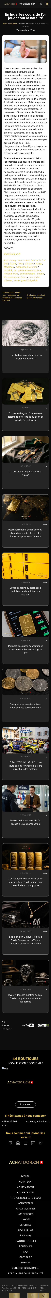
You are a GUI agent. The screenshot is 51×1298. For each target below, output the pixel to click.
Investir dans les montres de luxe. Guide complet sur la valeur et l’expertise (25, 998)
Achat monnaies (26, 1208)
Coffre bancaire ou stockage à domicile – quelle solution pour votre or (25, 591)
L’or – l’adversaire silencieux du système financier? (25, 357)
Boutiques (25, 1246)
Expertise (25, 1225)
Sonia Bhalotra (27, 273)
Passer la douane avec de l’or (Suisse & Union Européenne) (25, 822)
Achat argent (25, 1187)
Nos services (25, 1214)
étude (13, 263)
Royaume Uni (11, 273)
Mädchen (9, 267)
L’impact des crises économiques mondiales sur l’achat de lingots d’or (25, 649)
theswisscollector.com (25, 1198)
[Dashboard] (41, 4)
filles (20, 263)
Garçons (29, 263)
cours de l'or (38, 260)
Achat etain (25, 1203)
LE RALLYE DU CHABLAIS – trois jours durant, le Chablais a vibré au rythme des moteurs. (25, 765)
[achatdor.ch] (10, 4)
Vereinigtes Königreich (25, 280)
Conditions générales (25, 1268)
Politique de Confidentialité (25, 1273)
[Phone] (43, 1295)
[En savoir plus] (45, 350)
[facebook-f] (10, 1143)
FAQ (25, 1251)
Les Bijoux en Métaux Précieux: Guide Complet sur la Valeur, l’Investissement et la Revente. (25, 940)
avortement (24, 260)
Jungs (38, 263)
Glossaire (25, 1257)
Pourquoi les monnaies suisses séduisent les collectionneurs (25, 706)
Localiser (25, 1104)
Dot (6, 263)
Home (5, 23)
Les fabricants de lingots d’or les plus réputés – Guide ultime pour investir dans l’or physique (25, 882)
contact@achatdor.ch (37, 1121)
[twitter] (40, 1143)
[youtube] (25, 1143)
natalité (8, 270)
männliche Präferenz (26, 267)
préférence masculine (29, 270)
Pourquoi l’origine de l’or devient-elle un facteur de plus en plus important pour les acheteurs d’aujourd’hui (25, 533)
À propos (25, 1235)
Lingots (25, 1219)
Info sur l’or (25, 1230)
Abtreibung (10, 260)
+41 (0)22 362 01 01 (27, 4)
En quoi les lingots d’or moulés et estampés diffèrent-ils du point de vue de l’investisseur (25, 416)
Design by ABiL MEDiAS (44, 1288)
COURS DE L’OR (12, 253)
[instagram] (18, 1143)
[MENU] (47, 4)
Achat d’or (25, 1181)
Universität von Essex (15, 277)
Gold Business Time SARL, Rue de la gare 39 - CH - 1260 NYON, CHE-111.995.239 (20, 1288)
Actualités (13, 23)
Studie (40, 273)
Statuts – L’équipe (25, 1241)
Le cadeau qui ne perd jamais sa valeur (25, 473)
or (15, 270)
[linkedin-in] (33, 1143)
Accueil (25, 1176)
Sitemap (25, 1262)
